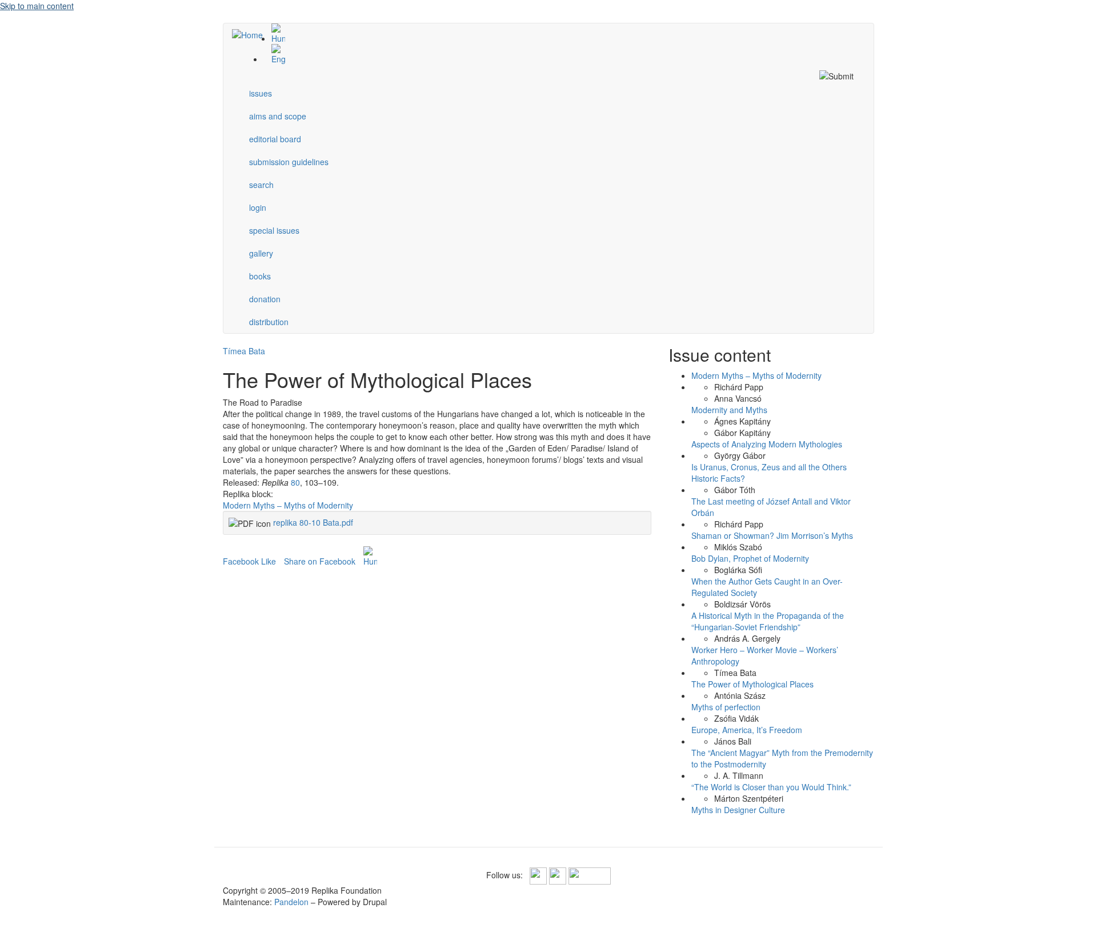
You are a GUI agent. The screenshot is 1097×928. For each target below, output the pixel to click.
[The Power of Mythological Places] (559, 54)
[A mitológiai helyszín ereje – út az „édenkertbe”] (559, 33)
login (257, 207)
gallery (261, 253)
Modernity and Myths (729, 409)
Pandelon (291, 901)
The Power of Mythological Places (752, 684)
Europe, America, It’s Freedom (746, 729)
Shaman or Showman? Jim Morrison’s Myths (772, 535)
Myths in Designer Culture (738, 809)
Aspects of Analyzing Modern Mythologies (766, 444)
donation (265, 299)
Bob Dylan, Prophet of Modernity (750, 558)
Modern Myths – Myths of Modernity (288, 505)
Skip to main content (37, 5)
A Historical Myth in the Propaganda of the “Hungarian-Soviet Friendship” (767, 621)
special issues (274, 230)
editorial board (275, 139)
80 (295, 482)
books (260, 276)
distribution (269, 321)
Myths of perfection (725, 707)
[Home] (251, 34)
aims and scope (277, 116)
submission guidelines (289, 161)
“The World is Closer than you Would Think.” (771, 787)
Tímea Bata (244, 351)
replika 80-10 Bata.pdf (313, 522)
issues (260, 93)
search (261, 184)
